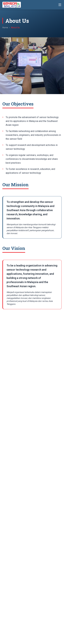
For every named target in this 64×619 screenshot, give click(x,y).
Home (5, 27)
